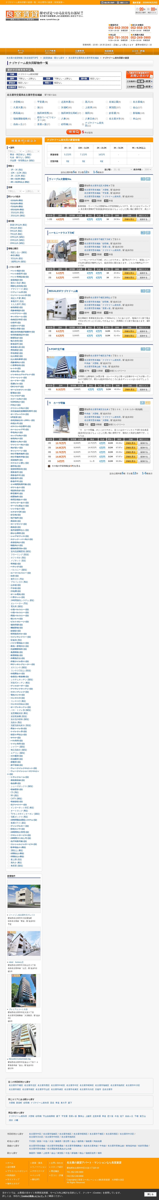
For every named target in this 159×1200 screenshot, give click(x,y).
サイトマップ (13, 1179)
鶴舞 (39, 1153)
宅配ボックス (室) (19, 817)
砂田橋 (66, 124)
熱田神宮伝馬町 (71, 113)
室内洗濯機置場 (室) (20, 551)
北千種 (107, 355)
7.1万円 (83, 154)
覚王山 (143, 1116)
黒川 (89, 101)
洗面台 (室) (16, 722)
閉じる (151, 1194)
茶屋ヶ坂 (43, 124)
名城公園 (115, 101)
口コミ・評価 (57, 1175)
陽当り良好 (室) (18, 283)
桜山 (82, 1153)
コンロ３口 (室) (18, 701)
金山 (137, 107)
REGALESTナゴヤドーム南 (63, 291)
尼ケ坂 (110, 1116)
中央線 (87, 363)
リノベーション (39, 1167)
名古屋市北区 (96, 185)
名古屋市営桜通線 (55, 1146)
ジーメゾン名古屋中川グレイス (22, 915)
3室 (67, 161)
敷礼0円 (35, 1179)
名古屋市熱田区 (117, 1085)
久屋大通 (19, 107)
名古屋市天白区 (87, 1089)
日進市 (98, 1089)
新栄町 (19, 1103)
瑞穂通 (89, 1141)
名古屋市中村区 (58, 1085)
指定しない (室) (18, 252)
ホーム (10, 1163)
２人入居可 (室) (18, 304)
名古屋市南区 (28, 1089)
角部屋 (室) (16, 866)
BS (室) (14, 795)
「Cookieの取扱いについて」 (32, 1196)
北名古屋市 (107, 1089)
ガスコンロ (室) (18, 667)
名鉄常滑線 (143, 1146)
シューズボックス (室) (21, 786)
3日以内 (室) (16, 258)
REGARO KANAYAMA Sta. (20, 1059)
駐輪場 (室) (16, 640)
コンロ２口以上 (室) (20, 670)
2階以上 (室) (16, 850)
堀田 (89, 113)
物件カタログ (13, 1183)
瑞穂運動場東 (22, 118)
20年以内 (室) (17, 243)
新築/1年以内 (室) (18, 225)
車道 (57, 1103)
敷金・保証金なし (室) (20, 154)
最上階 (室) (16, 859)
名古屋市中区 (72, 1085)
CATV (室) (16, 798)
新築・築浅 (37, 1163)
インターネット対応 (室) (22, 807)
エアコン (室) (17, 753)
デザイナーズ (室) (19, 289)
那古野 (66, 1141)
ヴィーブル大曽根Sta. (60, 179)
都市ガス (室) (17, 579)
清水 (11, 1120)
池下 (122, 1116)
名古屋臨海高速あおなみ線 (59, 1149)
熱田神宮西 (44, 113)
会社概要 (11, 1167)
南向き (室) (16, 862)
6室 (101, 161)
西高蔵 (18, 113)
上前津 (91, 107)
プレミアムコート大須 (18, 1009)
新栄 (39, 1141)
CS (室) (14, 792)
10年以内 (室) (17, 237)
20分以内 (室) (17, 215)
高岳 (52, 1103)
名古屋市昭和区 (87, 1085)
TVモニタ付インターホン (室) (25, 814)
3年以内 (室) (16, 228)
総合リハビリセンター (46, 118)
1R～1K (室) (16, 170)
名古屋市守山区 (43, 1089)
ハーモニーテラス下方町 (61, 233)
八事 (65, 118)
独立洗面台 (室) (18, 750)
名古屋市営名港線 (37, 1149)
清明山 (107, 297)
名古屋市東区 (96, 409)
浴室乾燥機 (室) (18, 716)
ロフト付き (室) (18, 557)
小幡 (16, 1120)
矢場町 (66, 107)
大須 (51, 1141)
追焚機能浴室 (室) (19, 713)
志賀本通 (67, 101)
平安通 (42, 101)
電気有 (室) (16, 606)
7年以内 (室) (16, 234)
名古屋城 (139, 101)
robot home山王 (16, 962)
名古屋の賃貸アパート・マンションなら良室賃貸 (94, 1162)
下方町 (107, 239)
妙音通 (114, 113)
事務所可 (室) (17, 301)
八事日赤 (91, 118)
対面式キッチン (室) (20, 683)
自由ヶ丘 (19, 124)
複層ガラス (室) (18, 823)
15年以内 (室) (17, 240)
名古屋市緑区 (57, 1089)
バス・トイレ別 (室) (20, 710)
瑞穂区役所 (91, 1153)
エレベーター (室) (19, 603)
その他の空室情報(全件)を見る (64, 466)
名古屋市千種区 (97, 239)
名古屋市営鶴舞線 (73, 1146)
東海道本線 (131, 1146)
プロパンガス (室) (19, 582)
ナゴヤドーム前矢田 (94, 124)
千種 (136, 1116)
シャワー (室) (17, 747)
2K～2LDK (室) (17, 176)
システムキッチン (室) (21, 679)
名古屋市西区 (44, 1085)
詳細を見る (129, 219)
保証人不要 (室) (18, 298)
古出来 (105, 409)
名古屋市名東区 (71, 1089)
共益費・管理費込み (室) (22, 160)
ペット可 (36, 1175)
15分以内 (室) (17, 212)
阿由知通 (98, 1141)
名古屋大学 (116, 118)
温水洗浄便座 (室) (19, 719)
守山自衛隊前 (49, 1116)
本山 (137, 118)
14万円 (102, 154)
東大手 (64, 1103)
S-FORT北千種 (56, 349)
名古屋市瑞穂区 (102, 1085)
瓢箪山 (81, 1116)
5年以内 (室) (16, 231)
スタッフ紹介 (57, 1167)
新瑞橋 (138, 113)
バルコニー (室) (18, 570)
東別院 (114, 107)
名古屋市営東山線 (92, 366)
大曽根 (18, 101)
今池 (104, 366)
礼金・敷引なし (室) (20, 157)
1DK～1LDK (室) (18, 173)
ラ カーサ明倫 (57, 403)
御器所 (58, 1141)
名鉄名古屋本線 (91, 1146)
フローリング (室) (19, 554)
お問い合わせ (57, 1163)
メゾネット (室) (18, 560)
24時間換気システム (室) (22, 600)
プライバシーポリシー (17, 1171)
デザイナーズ (38, 1171)
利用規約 (11, 1175)
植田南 (80, 1141)
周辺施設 (55, 1171)
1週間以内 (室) (18, 261)
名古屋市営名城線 (92, 190)
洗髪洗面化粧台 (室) (20, 725)
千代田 (32, 1141)
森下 (70, 1103)
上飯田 (88, 1116)
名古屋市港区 (15, 1089)
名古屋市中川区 (133, 1085)
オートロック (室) (19, 811)
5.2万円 (67, 154)
